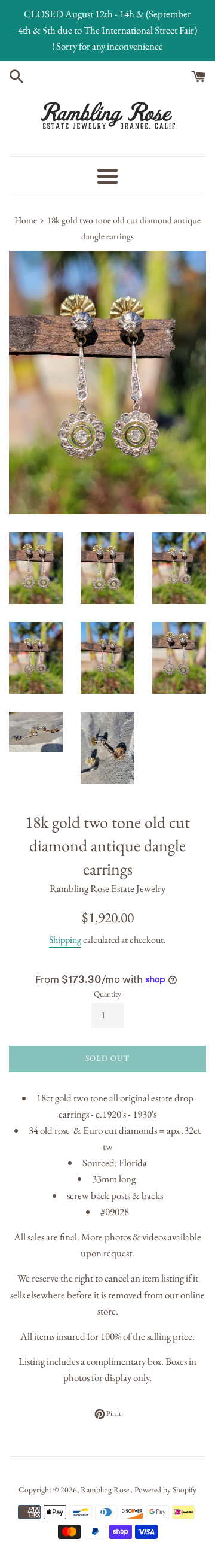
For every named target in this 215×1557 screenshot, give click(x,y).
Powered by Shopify (165, 1489)
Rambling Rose (106, 1489)
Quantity (107, 993)
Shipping (65, 939)
